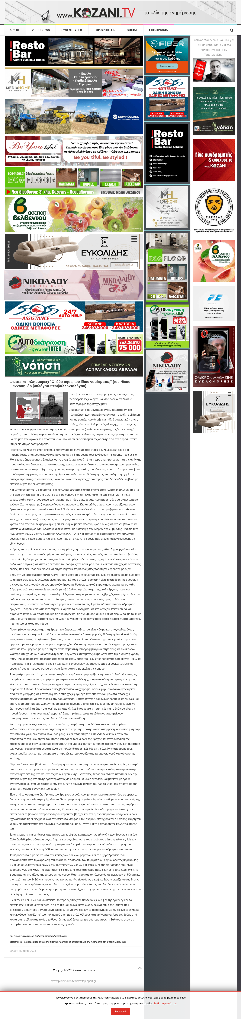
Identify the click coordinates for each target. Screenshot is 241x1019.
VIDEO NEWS (41, 30)
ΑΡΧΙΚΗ (15, 30)
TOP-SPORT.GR (104, 30)
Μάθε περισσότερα (165, 1003)
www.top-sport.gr (85, 981)
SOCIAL (132, 30)
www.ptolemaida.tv (63, 981)
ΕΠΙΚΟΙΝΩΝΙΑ (158, 30)
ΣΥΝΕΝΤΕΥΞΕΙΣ (72, 30)
